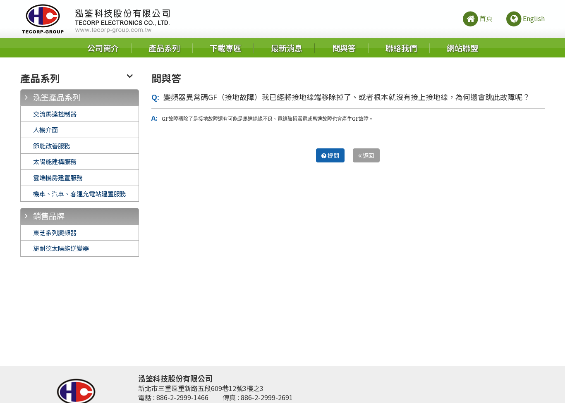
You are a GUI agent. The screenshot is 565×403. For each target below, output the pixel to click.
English (534, 18)
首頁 (486, 18)
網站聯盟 (462, 48)
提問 (332, 155)
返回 (368, 155)
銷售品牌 (49, 216)
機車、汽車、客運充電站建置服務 (79, 193)
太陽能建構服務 (55, 161)
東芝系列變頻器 (55, 232)
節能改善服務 (51, 145)
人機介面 (45, 129)
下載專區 (225, 48)
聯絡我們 (401, 48)
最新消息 (286, 48)
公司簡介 (103, 48)
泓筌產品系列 (56, 97)
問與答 (344, 48)
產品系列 (164, 48)
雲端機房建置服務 (58, 177)
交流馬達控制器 (55, 113)
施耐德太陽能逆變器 (61, 248)
